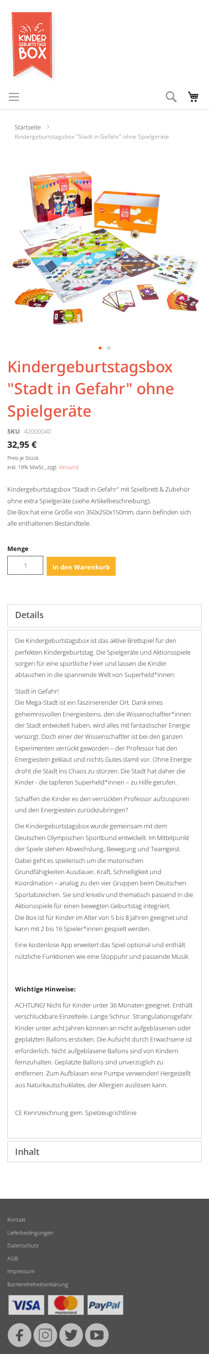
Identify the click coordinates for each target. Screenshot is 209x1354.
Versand (69, 467)
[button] (100, 348)
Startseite (28, 127)
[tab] (104, 615)
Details (29, 615)
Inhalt (27, 1151)
